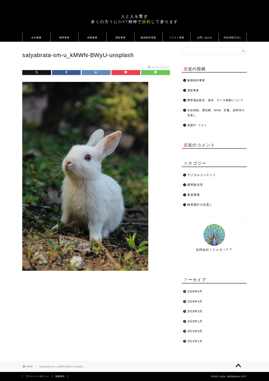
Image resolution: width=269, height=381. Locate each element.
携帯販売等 (195, 184)
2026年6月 (194, 291)
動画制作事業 (148, 37)
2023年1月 (194, 321)
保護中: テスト (197, 125)
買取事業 (120, 37)
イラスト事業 (176, 37)
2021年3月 (194, 331)
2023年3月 (194, 311)
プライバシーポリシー (37, 376)
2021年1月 (194, 341)
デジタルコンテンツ (201, 175)
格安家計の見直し (199, 204)
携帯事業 (64, 37)
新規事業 (193, 194)
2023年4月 (194, 301)
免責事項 (60, 376)
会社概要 (36, 37)
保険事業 (92, 37)
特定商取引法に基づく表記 (233, 39)
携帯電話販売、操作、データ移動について (215, 100)
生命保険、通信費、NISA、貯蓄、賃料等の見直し (216, 113)
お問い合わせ (204, 37)
